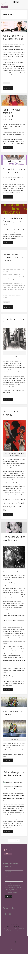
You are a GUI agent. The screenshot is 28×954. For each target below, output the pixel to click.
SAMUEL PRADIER (8, 44)
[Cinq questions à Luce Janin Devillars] (14, 527)
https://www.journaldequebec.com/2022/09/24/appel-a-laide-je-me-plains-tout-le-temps (13, 62)
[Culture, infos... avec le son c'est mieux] (14, 160)
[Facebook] (12, 941)
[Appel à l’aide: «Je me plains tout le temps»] (14, 26)
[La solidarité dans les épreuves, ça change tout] (14, 209)
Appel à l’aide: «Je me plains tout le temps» (13, 37)
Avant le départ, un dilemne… (12, 713)
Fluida (13, 949)
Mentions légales (14, 924)
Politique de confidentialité (14, 926)
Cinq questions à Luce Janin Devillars (14, 538)
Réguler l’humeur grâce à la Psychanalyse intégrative (11, 114)
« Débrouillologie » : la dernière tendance (13, 774)
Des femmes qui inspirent (11, 413)
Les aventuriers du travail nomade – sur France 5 (13, 257)
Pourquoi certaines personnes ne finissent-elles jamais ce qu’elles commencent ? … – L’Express (14, 384)
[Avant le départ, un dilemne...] (14, 702)
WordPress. (18, 949)
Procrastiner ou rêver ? (13, 320)
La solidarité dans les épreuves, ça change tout (13, 221)
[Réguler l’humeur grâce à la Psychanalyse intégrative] (14, 100)
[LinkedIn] (15, 941)
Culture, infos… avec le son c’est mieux (14, 171)
